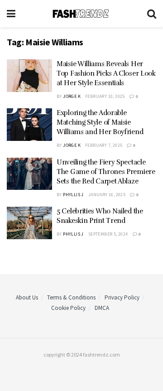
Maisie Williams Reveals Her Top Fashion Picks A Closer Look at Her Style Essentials (106, 73)
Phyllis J (73, 195)
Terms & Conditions (71, 297)
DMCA (102, 308)
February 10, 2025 (105, 96)
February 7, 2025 (103, 145)
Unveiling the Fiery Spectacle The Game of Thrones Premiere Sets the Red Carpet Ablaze (106, 171)
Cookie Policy (68, 308)
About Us (27, 297)
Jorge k (72, 96)
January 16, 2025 (106, 195)
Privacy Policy (122, 297)
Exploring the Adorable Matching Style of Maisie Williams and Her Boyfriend (100, 122)
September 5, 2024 (108, 234)
